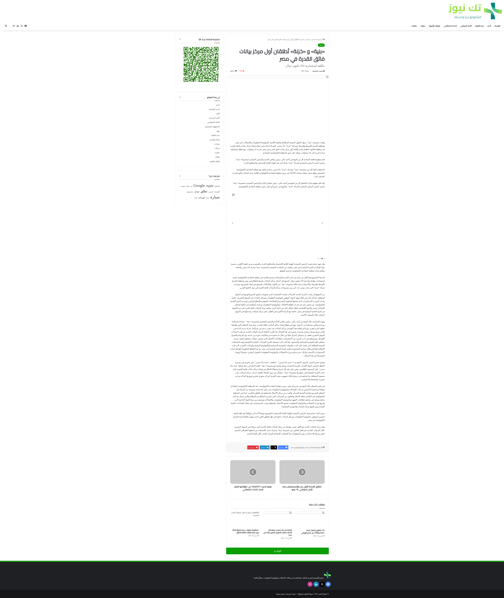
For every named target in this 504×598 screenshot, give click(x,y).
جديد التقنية (479, 26)
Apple (209, 185)
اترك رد (277, 551)
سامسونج (190, 192)
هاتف (195, 198)
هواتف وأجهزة (434, 26)
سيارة (215, 197)
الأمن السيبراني (466, 26)
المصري (210, 192)
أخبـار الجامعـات (214, 109)
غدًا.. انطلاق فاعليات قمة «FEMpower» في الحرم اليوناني (313, 531)
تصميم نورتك (280, 594)
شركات (217, 148)
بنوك (218, 131)
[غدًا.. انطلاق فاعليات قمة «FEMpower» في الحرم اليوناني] (310, 519)
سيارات (422, 26)
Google (199, 185)
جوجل (197, 191)
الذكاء (188, 186)
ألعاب (218, 114)
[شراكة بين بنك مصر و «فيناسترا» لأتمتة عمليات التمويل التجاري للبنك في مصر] (277, 519)
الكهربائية (217, 192)
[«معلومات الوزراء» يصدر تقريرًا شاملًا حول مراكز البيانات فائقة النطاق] (244, 519)
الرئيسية (497, 26)
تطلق (204, 191)
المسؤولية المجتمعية (212, 127)
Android (217, 186)
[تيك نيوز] (475, 11)
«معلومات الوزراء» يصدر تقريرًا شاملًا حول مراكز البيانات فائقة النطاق (245, 531)
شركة (207, 198)
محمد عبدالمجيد (317, 71)
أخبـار (489, 26)
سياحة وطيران (214, 140)
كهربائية (201, 197)
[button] (232, 223)
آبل (191, 186)
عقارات (217, 153)
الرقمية (183, 186)
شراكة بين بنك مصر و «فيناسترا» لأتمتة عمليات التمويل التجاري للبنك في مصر (277, 532)
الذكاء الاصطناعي (450, 26)
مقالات (414, 26)
